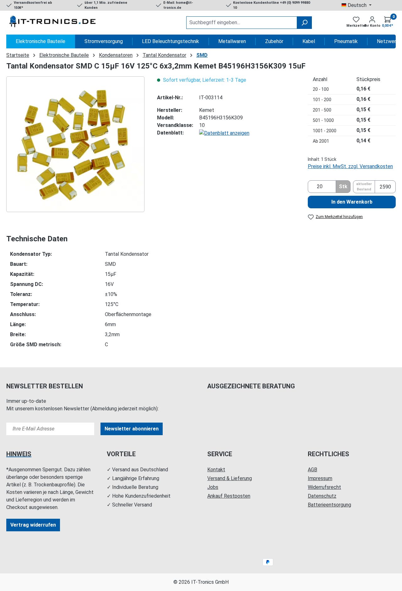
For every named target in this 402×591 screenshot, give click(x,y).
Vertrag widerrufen (33, 525)
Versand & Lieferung (229, 478)
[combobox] (241, 22)
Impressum (320, 478)
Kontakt (216, 470)
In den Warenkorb (351, 202)
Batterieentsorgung (329, 505)
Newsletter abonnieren (132, 429)
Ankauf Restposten (228, 496)
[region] (75, 144)
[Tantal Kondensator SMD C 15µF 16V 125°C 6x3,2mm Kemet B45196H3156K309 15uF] (75, 144)
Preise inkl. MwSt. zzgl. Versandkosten (350, 166)
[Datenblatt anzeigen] (224, 133)
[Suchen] (304, 22)
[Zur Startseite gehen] (53, 23)
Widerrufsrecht (324, 487)
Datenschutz (322, 496)
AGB (312, 470)
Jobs (212, 487)
